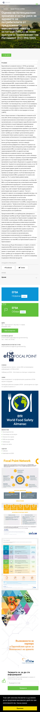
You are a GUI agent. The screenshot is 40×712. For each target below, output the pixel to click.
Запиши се (23, 688)
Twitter (22, 267)
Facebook (8, 267)
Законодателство (8, 432)
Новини (19, 294)
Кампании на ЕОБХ (8, 453)
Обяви (18, 309)
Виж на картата (10, 330)
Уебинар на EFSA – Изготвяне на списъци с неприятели (18, 372)
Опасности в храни (8, 437)
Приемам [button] (20, 708)
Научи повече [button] (22, 703)
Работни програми (8, 439)
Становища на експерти (10, 434)
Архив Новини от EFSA (17, 9)
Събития (5, 451)
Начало (5, 9)
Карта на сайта (7, 444)
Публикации (6, 442)
